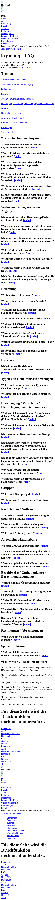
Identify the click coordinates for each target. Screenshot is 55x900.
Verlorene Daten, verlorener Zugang (17, 84)
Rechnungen (6, 127)
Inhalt (3, 780)
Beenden (5, 44)
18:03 (3, 764)
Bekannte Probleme (10, 36)
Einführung (6, 23)
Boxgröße (5, 94)
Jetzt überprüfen (8, 49)
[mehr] (33, 147)
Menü (3, 18)
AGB (3, 731)
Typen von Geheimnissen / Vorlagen (17, 99)
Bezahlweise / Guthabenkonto (14, 122)
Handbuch (5, 736)
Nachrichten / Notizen (11, 113)
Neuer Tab (6, 743)
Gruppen (5, 108)
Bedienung (6, 89)
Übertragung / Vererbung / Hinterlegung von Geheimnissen (27, 103)
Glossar (4, 741)
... (2, 13)
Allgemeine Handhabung (12, 118)
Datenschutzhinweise (10, 733)
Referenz (5, 31)
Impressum (6, 728)
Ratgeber (5, 26)
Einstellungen (7, 41)
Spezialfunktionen (9, 132)
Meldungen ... (7, 33)
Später (18, 49)
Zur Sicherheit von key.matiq (14, 79)
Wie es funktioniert (9, 38)
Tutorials (5, 28)
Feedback (26, 67)
